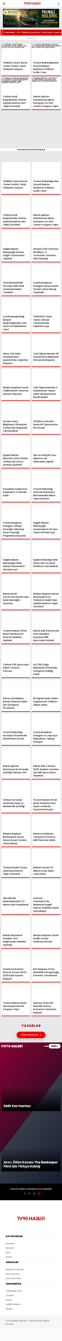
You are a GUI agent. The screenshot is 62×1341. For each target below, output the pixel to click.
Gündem (8, 23)
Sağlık (7, 46)
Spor (7, 41)
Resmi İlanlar (11, 52)
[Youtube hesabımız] (39, 1336)
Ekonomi (9, 29)
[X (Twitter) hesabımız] (20, 1336)
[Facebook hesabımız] (10, 1336)
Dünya (7, 35)
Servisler (9, 58)
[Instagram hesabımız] (29, 1336)
